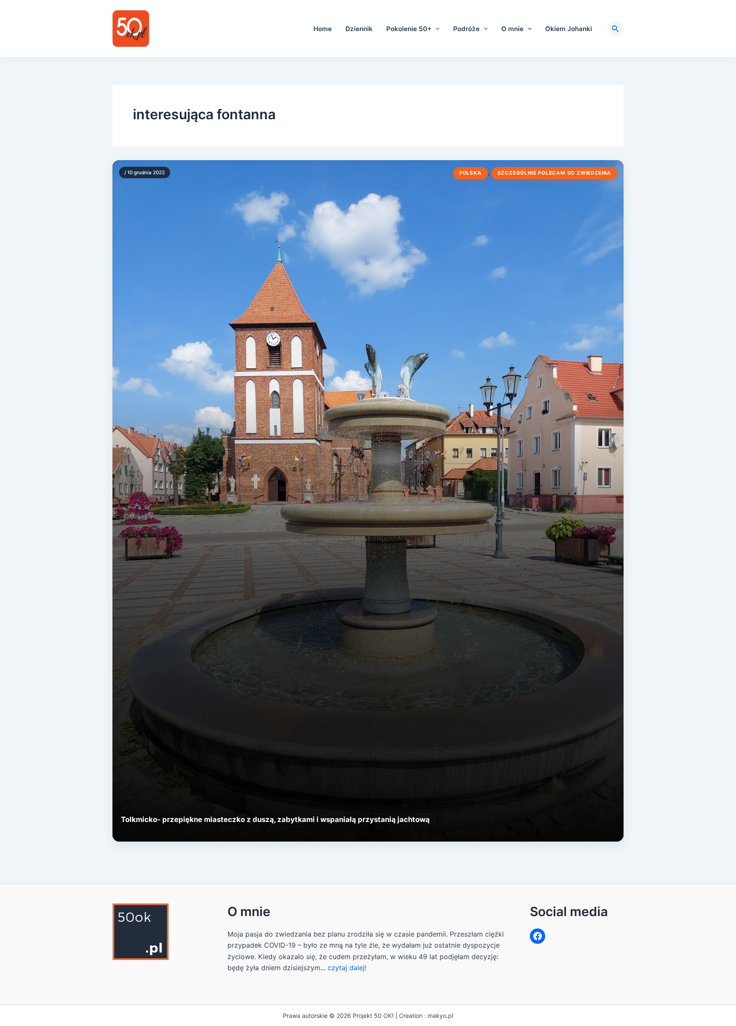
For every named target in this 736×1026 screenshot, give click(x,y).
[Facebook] (537, 936)
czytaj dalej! (347, 967)
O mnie (512, 29)
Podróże (466, 29)
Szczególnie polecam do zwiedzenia (554, 173)
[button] (435, 28)
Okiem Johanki (568, 29)
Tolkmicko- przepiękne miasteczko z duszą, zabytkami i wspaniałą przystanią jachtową (275, 819)
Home (322, 29)
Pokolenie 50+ (408, 29)
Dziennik (359, 29)
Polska (470, 173)
